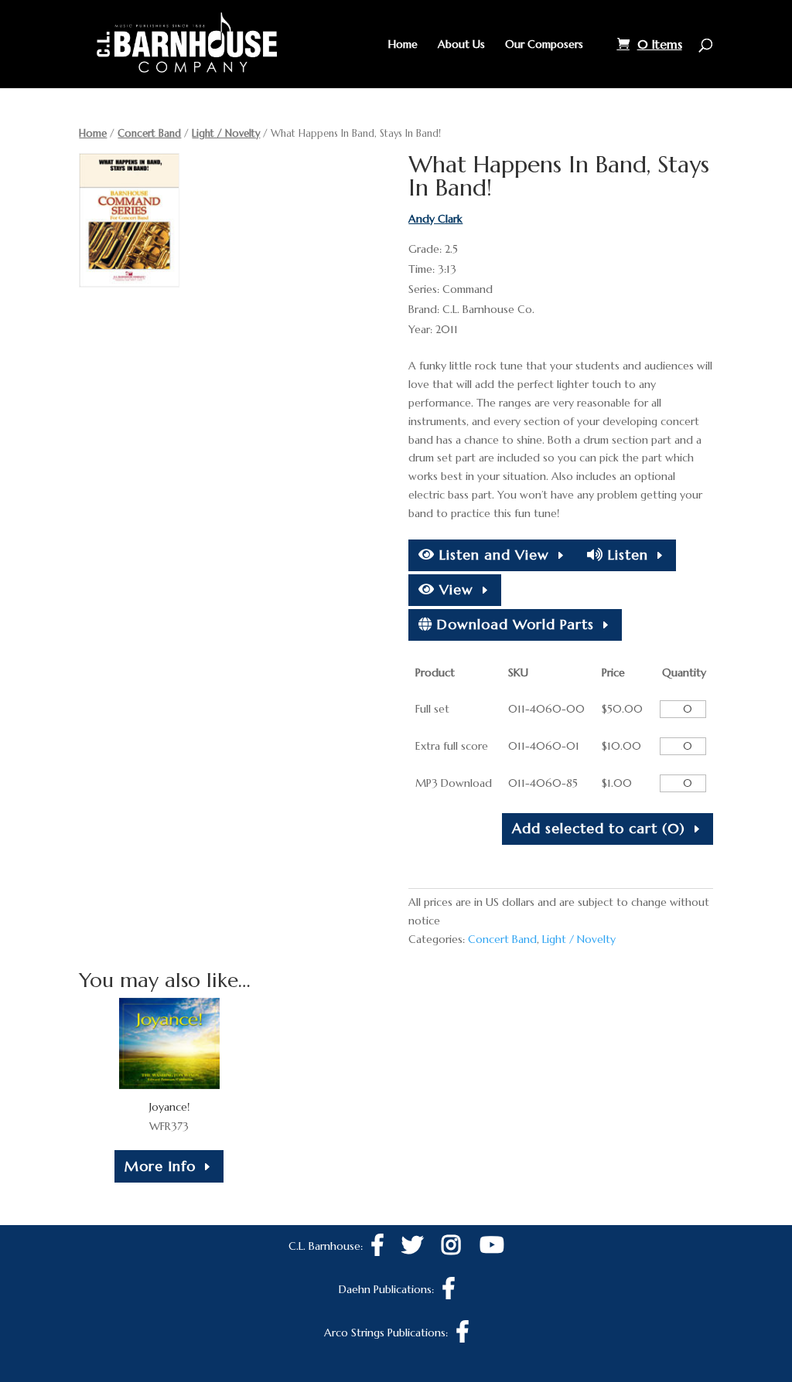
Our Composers (544, 45)
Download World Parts (513, 624)
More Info (160, 1166)
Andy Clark (435, 219)
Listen (625, 554)
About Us (461, 45)
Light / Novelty (226, 133)
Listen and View (492, 554)
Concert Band (149, 133)
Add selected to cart (598, 828)
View (454, 589)
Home (403, 45)
